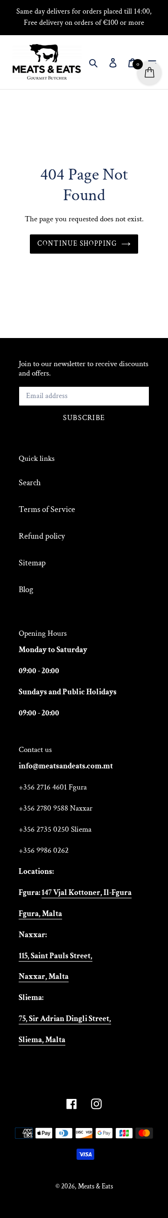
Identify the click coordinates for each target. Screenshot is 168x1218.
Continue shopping (77, 243)
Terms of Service (47, 509)
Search (30, 482)
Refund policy (42, 536)
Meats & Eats (95, 1186)
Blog (26, 589)
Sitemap (32, 562)
